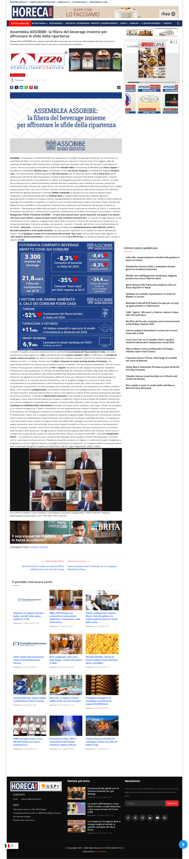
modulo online (38, 547)
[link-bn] (116, 12)
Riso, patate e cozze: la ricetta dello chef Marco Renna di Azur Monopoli (150, 386)
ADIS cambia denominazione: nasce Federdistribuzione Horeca (28, 660)
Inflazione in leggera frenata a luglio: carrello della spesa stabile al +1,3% (28, 616)
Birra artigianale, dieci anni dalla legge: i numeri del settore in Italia (66, 660)
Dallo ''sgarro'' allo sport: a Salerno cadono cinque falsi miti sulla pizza (152, 313)
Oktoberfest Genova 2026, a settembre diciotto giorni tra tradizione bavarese (150, 268)
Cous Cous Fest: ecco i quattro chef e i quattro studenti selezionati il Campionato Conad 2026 (150, 341)
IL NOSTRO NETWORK (151, 23)
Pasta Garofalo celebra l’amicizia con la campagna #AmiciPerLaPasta (92, 568)
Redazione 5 (90, 667)
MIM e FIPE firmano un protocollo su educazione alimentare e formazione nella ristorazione (65, 617)
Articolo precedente (54, 561)
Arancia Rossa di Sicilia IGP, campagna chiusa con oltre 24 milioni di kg (101, 742)
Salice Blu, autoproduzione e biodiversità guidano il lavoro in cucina (152, 259)
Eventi (123, 23)
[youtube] (157, 818)
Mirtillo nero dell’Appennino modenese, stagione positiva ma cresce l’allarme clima (151, 277)
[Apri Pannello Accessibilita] (183, 844)
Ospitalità (70, 23)
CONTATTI (167, 23)
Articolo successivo (77, 561)
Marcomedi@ (100, 851)
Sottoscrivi (172, 803)
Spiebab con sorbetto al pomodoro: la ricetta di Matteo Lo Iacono (150, 295)
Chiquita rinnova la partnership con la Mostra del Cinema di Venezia (151, 377)
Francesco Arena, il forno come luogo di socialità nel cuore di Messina (151, 359)
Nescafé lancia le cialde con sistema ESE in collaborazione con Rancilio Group (43, 568)
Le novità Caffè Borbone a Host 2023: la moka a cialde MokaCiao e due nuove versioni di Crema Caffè (104, 807)
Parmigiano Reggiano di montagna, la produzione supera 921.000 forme (99, 701)
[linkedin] (150, 818)
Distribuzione (82, 23)
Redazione (54, 626)
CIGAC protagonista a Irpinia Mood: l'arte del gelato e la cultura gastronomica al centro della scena (102, 617)
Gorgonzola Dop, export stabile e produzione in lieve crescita (29, 699)
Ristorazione (55, 23)
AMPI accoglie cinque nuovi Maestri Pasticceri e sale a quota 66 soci (27, 742)
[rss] (164, 818)
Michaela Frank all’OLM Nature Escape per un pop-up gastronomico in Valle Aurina (152, 304)
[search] (178, 23)
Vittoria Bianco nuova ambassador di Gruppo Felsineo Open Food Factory (149, 350)
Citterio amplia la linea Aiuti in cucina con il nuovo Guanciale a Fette (152, 332)
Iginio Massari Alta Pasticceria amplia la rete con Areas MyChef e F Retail (151, 286)
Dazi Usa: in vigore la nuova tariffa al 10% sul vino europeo (65, 699)
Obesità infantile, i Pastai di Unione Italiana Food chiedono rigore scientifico (102, 660)
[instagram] (142, 818)
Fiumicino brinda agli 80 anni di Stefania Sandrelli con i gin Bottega (103, 791)
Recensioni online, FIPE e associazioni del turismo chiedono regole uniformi (63, 742)
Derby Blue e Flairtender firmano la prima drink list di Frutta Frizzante (152, 368)
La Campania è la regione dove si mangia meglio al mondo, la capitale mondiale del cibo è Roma (104, 825)
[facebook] (128, 818)
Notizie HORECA (39, 23)
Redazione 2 (18, 623)
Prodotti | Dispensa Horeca (104, 23)
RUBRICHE (134, 23)
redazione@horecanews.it (31, 799)
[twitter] (135, 818)
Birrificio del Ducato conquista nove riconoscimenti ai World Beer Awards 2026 (153, 322)
